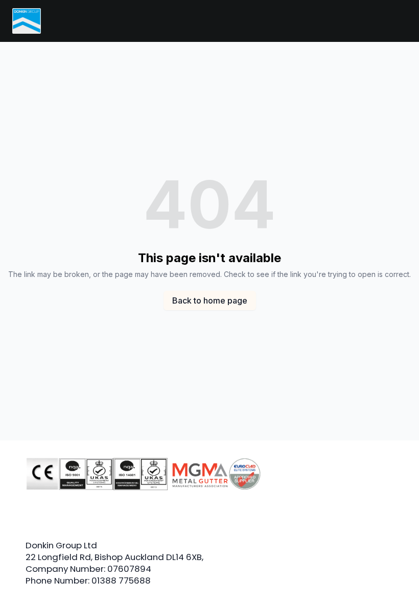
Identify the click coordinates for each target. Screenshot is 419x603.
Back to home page (209, 300)
